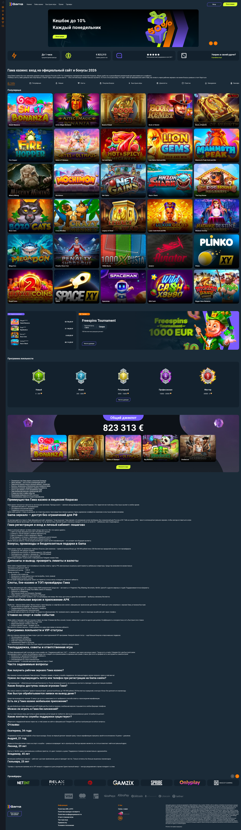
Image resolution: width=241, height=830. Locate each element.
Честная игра (63, 820)
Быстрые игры (50, 4)
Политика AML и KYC (65, 809)
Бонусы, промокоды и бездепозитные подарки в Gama (30, 486)
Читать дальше (89, 343)
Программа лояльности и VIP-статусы (25, 495)
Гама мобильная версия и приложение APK (26, 491)
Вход (214, 4)
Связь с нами (123, 809)
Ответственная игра (65, 817)
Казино (29, 4)
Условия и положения (66, 825)
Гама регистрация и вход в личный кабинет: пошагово (30, 484)
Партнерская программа (14, 813)
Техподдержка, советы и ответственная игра (27, 497)
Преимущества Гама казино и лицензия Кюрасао (28, 481)
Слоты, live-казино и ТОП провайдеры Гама (26, 489)
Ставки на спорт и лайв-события (23, 493)
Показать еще (123, 467)
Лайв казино (38, 4)
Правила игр (62, 823)
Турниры (69, 4)
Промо (61, 4)
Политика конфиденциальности (70, 814)
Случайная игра (217, 57)
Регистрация (230, 4)
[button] (211, 43)
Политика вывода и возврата (69, 812)
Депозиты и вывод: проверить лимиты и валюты (29, 488)
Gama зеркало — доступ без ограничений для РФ (28, 482)
